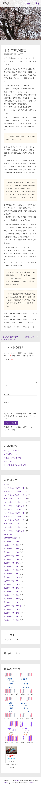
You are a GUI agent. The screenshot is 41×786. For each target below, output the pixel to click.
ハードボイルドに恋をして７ (15, 524)
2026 (6, 484)
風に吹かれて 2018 (12, 591)
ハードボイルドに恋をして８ (15, 527)
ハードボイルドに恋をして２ (15, 506)
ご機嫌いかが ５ (32, 337)
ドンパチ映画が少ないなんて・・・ (17, 465)
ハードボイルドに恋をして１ (15, 488)
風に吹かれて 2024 (12, 613)
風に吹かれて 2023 (13, 327)
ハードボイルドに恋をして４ (15, 513)
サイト (6, 402)
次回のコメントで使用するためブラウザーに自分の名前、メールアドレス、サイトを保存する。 (20, 416)
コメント (8, 359)
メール (6, 394)
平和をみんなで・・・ (12, 450)
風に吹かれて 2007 (12, 552)
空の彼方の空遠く (10, 538)
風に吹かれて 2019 (12, 595)
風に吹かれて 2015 (12, 581)
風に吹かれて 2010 (12, 563)
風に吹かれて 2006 (12, 549)
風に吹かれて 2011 (11, 566)
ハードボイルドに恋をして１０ (16, 491)
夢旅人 (6, 3)
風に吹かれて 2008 (12, 556)
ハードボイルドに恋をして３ (15, 509)
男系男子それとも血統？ (13, 458)
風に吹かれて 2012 (12, 570)
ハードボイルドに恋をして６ (15, 520)
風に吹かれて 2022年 (12, 606)
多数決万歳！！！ (10, 454)
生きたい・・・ (10, 461)
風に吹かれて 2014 (12, 577)
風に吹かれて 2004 (12, 541)
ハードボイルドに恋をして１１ (16, 495)
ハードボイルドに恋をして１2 (15, 499)
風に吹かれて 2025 (12, 616)
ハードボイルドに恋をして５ (15, 516)
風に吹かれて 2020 (12, 599)
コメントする (29, 327)
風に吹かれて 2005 (12, 545)
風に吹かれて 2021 (12, 602)
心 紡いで (8, 534)
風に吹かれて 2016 (12, 584)
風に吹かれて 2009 (12, 559)
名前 (5, 385)
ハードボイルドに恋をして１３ (16, 502)
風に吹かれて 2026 (12, 620)
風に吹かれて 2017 (12, 588)
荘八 (21, 54)
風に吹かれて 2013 (12, 574)
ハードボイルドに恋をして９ (15, 531)
